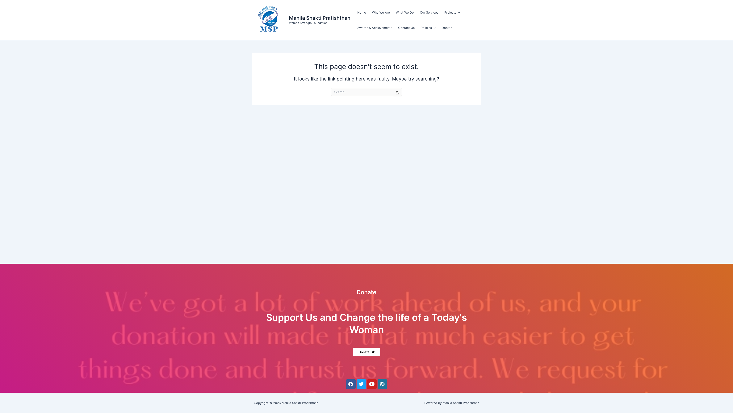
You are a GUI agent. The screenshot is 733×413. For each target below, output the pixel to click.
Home (361, 12)
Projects (450, 12)
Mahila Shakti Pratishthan (319, 18)
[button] (458, 12)
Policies (426, 28)
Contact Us (406, 28)
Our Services (429, 12)
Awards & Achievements (374, 28)
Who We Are (381, 12)
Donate (447, 28)
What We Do (405, 12)
